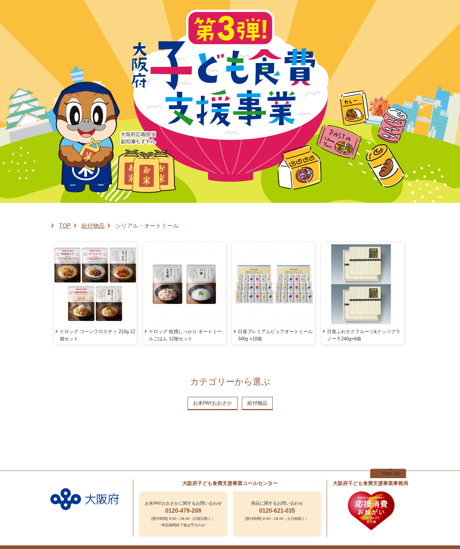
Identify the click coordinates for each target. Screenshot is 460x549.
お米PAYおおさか (212, 403)
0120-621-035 (277, 511)
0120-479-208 (183, 511)
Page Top (391, 473)
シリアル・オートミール (147, 226)
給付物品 (93, 226)
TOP (65, 226)
